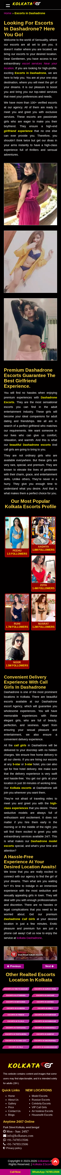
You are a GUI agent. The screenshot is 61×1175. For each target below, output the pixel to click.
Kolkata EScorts (43, 1164)
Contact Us (14, 1111)
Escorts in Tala (16, 1047)
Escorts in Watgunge (15, 1002)
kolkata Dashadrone (29, 938)
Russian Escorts (41, 1099)
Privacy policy (14, 1148)
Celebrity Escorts (41, 1103)
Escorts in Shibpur (45, 1034)
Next (48, 966)
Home (7, 13)
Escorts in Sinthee (45, 1002)
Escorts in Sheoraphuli (45, 1041)
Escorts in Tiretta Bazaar (16, 989)
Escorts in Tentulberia (15, 1034)
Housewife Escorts (42, 1115)
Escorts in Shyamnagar (45, 1021)
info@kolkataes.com (20, 1135)
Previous (15, 966)
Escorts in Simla (45, 1008)
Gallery (12, 1103)
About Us (13, 1099)
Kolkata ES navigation (8, 5)
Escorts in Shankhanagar (45, 1047)
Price (11, 1107)
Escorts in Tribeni (16, 1015)
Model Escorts (40, 1096)
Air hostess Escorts (42, 1111)
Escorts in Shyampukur (45, 1015)
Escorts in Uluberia (16, 1008)
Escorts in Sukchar (45, 995)
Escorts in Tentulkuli (16, 1028)
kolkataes (44, 1161)
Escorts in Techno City (15, 1041)
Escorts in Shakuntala (45, 1028)
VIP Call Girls (39, 1107)
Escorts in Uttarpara (15, 995)
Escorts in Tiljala (16, 1021)
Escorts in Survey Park (45, 989)
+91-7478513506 (17, 1139)
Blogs (11, 1115)
